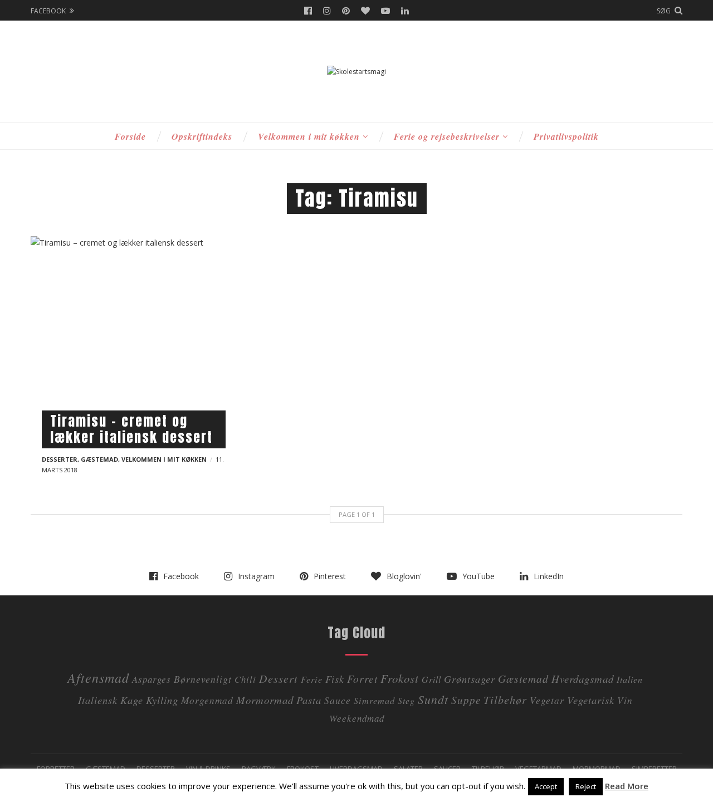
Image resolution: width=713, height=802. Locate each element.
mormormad (265, 700)
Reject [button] (585, 786)
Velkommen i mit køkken (309, 136)
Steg (406, 700)
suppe (466, 700)
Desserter (59, 459)
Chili (245, 679)
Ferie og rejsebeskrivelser (447, 136)
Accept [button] (546, 786)
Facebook (308, 10)
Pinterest (346, 10)
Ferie (312, 679)
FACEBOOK (48, 11)
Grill (431, 679)
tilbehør (505, 699)
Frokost (399, 678)
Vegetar (547, 700)
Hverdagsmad (582, 679)
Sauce (337, 700)
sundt (433, 699)
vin (625, 700)
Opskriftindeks (202, 136)
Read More (626, 785)
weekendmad (356, 718)
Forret (362, 678)
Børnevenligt (203, 679)
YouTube (385, 10)
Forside (130, 136)
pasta (308, 700)
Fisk (334, 679)
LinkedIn (405, 10)
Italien (630, 679)
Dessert (278, 678)
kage (131, 700)
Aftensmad (98, 677)
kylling (162, 700)
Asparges (151, 679)
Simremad (374, 700)
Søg (664, 11)
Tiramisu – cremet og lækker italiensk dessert (131, 429)
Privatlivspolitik (566, 136)
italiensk (98, 700)
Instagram (327, 10)
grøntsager (469, 679)
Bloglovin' (365, 10)
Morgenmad (207, 700)
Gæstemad (99, 459)
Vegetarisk (590, 700)
